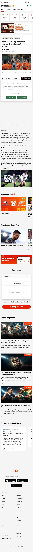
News (2, 9)
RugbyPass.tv (19, 498)
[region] (16, 91)
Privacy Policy (5, 529)
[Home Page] (7, 6)
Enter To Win (19, 28)
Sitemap (4, 511)
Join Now (18, 495)
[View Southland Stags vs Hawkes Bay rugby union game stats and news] (24, 17)
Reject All (11, 97)
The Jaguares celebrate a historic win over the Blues (15, 72)
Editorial (18, 536)
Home (3, 495)
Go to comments (8, 449)
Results (3, 501)
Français (18, 520)
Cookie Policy (5, 535)
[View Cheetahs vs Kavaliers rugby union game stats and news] (5, 17)
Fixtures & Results (11, 9)
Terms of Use (5, 532)
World (17, 514)
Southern (18, 511)
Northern (18, 507)
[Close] (30, 82)
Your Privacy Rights (16, 93)
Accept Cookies (22, 97)
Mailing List (19, 501)
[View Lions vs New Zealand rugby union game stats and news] (14, 17)
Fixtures (3, 498)
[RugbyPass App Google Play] (22, 481)
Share (15, 78)
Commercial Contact (19, 532)
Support (18, 529)
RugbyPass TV (21, 9)
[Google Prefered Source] (25, 78)
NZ (17, 517)
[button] (31, 9)
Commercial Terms (6, 538)
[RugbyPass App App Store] (10, 481)
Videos (3, 508)
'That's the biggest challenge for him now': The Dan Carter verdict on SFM (13, 433)
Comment (7, 78)
